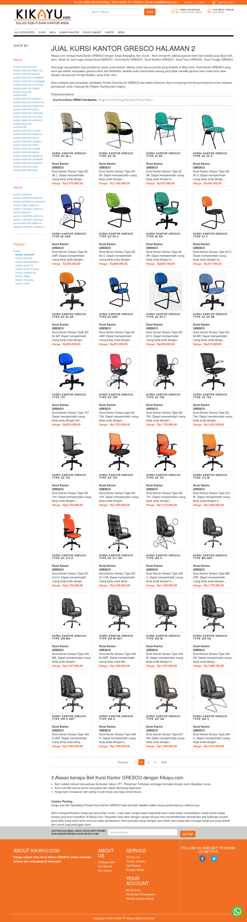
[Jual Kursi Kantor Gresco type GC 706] (119, 371)
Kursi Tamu (22, 276)
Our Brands (105, 866)
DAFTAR (188, 834)
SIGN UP (188, 2)
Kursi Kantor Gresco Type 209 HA (210, 637)
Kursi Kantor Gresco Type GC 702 (116, 476)
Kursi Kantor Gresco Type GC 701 (163, 476)
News (121, 32)
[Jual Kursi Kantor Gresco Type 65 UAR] (119, 291)
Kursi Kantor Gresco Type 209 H (116, 717)
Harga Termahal (126, 100)
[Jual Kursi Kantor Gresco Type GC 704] (213, 371)
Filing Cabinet (92, 32)
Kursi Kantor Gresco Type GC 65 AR (210, 315)
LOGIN (201, 2)
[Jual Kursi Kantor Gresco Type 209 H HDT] (71, 693)
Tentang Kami (106, 862)
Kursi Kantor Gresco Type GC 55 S (210, 154)
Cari (150, 12)
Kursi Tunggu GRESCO (28, 208)
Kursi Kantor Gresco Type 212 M (210, 476)
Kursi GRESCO (23, 194)
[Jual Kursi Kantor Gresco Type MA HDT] (213, 532)
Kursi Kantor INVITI (27, 137)
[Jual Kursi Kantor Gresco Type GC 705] (166, 371)
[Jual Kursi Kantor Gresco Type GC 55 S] (213, 130)
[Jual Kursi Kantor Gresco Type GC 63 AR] (71, 291)
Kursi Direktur (25, 272)
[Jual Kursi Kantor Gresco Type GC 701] (166, 452)
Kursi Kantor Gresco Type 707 (69, 396)
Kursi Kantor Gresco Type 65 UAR (116, 315)
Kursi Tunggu (24, 279)
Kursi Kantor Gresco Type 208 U (210, 717)
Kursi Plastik (24, 265)
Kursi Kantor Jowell (28, 141)
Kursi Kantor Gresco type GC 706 (116, 396)
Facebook (202, 858)
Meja (52, 32)
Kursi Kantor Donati (27, 98)
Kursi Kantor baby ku (28, 70)
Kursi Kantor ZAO (25, 170)
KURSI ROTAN (23, 258)
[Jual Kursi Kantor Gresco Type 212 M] (213, 452)
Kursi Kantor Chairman (29, 81)
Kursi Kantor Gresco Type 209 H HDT (69, 717)
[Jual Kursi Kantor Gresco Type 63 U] (213, 210)
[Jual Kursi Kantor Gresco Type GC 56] (119, 130)
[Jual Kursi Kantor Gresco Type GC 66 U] (119, 210)
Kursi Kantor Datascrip (23, 93)
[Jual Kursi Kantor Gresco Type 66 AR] (166, 210)
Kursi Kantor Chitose (28, 84)
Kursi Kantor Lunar (27, 148)
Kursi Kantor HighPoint (23, 125)
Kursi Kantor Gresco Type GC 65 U (163, 315)
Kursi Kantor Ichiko (27, 130)
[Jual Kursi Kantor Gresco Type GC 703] (71, 452)
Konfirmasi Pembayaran (141, 894)
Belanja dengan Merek (140, 898)
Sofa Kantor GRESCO (28, 223)
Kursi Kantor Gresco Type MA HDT (210, 556)
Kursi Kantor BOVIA (27, 73)
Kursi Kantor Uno (26, 166)
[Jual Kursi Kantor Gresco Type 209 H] (119, 693)
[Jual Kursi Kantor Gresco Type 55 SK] (166, 130)
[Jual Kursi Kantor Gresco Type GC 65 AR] (213, 291)
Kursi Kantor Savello (28, 155)
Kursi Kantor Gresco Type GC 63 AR (69, 315)
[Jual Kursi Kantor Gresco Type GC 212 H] (71, 532)
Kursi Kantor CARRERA (29, 77)
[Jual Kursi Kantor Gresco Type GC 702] (119, 452)
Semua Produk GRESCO (29, 226)
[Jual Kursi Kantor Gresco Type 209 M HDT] (119, 612)
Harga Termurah (107, 100)
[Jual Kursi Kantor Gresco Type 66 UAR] (71, 210)
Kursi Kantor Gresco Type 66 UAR (69, 235)
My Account (133, 890)
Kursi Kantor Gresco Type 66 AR (163, 235)
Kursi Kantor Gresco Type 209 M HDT (116, 637)
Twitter (214, 858)
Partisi (109, 32)
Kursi (42, 32)
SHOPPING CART (225, 2)
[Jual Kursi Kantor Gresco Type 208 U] (213, 693)
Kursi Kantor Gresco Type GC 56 (116, 154)
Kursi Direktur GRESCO (29, 201)
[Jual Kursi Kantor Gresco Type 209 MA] (71, 612)
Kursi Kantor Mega (26, 152)
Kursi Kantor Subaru (28, 162)
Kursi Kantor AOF (25, 66)
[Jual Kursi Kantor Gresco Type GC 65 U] (166, 291)
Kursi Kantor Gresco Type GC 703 (69, 476)
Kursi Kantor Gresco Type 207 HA (163, 717)
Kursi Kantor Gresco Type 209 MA (69, 637)
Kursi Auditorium (27, 269)
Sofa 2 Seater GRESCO (28, 216)
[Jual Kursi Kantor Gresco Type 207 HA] (166, 693)
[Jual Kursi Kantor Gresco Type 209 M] (166, 612)
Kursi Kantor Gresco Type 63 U (210, 235)
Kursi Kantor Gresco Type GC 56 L (69, 154)
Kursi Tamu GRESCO (26, 205)
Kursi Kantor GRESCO (28, 120)
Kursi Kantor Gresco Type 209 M (163, 637)
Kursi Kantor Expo (26, 109)
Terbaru (149, 100)
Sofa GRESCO (22, 212)
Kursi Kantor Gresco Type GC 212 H (69, 556)
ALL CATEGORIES (24, 32)
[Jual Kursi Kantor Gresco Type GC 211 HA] (119, 532)
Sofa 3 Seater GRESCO (28, 219)
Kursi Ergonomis (27, 261)
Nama (139, 100)
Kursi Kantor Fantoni (28, 113)
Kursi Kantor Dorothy (29, 102)
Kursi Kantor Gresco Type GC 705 (163, 396)
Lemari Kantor (69, 32)
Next (164, 762)
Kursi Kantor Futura (28, 116)
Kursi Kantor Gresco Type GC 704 (210, 396)
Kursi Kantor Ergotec (29, 105)
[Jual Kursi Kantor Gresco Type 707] (71, 371)
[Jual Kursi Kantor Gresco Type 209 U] (166, 532)
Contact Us (133, 857)
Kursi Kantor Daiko (27, 88)
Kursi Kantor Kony (26, 144)
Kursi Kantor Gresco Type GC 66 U (116, 235)
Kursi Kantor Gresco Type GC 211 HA (116, 556)
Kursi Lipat (22, 283)
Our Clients (105, 870)
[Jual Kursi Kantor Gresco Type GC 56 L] (71, 130)
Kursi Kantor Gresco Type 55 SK (163, 154)
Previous (123, 762)
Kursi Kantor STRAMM (28, 159)
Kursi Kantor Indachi (28, 134)
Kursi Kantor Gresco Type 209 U (163, 556)
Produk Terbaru (135, 861)
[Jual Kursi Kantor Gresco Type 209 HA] (213, 612)
